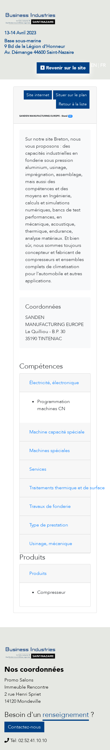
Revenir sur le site (65, 68)
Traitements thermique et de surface (56, 488)
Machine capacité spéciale (56, 432)
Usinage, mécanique (50, 543)
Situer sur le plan (71, 95)
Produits (38, 573)
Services (37, 469)
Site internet (37, 95)
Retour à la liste (73, 104)
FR (103, 65)
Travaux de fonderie (50, 506)
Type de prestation (48, 525)
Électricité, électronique (54, 382)
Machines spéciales (49, 450)
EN (94, 65)
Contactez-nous (24, 727)
